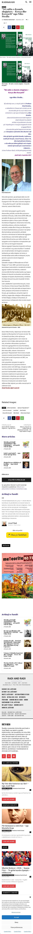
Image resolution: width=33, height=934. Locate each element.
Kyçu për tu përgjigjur (16, 480)
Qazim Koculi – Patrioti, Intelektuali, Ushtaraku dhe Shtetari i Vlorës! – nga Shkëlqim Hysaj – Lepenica (12, 644)
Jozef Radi (15, 410)
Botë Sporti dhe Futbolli (8, 875)
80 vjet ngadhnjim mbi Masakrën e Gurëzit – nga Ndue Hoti (13, 632)
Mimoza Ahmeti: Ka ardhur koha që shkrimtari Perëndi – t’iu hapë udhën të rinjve (24, 429)
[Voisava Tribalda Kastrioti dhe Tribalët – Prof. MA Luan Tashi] (27, 655)
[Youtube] (14, 756)
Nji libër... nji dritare (7, 788)
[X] (13, 27)
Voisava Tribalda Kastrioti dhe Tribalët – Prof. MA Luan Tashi (13, 654)
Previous (5, 577)
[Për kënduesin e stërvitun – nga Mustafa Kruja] (16, 816)
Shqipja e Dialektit (6, 830)
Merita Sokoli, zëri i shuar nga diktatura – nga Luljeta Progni (13, 664)
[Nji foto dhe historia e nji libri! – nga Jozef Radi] (16, 774)
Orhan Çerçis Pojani (25, 413)
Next (29, 577)
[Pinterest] (18, 27)
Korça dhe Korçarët (7, 413)
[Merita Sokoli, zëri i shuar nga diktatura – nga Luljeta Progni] (27, 665)
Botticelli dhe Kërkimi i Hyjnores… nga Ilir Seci (8, 427)
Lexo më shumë (8, 799)
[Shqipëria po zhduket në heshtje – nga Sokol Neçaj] (26, 465)
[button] (30, 897)
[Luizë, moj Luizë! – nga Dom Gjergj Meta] (26, 455)
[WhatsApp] (22, 27)
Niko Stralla (16, 413)
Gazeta (4, 7)
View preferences (16, 927)
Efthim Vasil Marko (11, 407)
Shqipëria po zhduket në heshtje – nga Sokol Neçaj (12, 464)
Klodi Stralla (23, 410)
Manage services (16, 912)
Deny (16, 922)
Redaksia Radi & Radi (9, 19)
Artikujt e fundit (10, 494)
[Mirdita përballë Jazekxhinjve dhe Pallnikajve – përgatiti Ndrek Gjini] (26, 444)
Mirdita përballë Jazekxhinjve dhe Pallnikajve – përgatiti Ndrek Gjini (12, 444)
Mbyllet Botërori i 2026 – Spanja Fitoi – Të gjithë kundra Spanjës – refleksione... (16, 870)
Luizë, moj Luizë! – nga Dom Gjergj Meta (12, 454)
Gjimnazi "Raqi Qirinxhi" (23, 407)
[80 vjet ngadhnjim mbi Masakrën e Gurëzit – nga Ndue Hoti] (27, 633)
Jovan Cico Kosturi (7, 410)
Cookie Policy (7, 931)
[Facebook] (9, 27)
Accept (16, 917)
